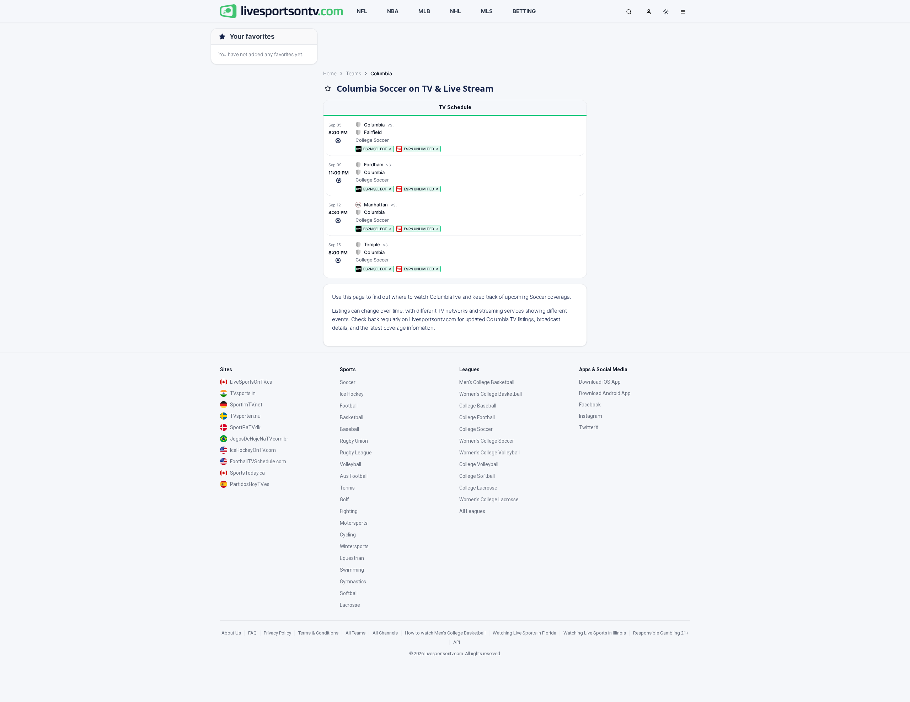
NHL (455, 11)
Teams (353, 73)
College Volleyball (478, 464)
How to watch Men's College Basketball (445, 633)
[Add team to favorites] (327, 88)
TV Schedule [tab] (455, 107)
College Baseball (477, 406)
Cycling (348, 535)
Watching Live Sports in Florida (524, 633)
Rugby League (356, 452)
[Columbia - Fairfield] (455, 137)
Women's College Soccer (486, 441)
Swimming (352, 570)
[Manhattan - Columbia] (455, 217)
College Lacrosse (478, 488)
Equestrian (352, 558)
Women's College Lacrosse (489, 499)
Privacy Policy (277, 633)
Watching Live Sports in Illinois (594, 633)
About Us (231, 633)
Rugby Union (354, 441)
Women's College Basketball (490, 394)
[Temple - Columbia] (455, 257)
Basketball (351, 417)
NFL (362, 11)
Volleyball (350, 464)
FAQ (252, 633)
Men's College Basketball (486, 382)
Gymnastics (353, 581)
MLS (487, 11)
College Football (477, 417)
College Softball (477, 476)
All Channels (385, 633)
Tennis (347, 488)
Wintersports (354, 546)
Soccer (347, 382)
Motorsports (354, 523)
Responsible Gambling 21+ (661, 633)
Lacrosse (350, 605)
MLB (424, 11)
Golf (344, 499)
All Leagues (472, 511)
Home (330, 73)
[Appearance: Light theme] (666, 12)
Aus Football (354, 476)
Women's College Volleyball (489, 452)
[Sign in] (649, 11)
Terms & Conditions (318, 633)
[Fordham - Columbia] (455, 177)
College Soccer (476, 429)
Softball (349, 593)
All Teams (355, 633)
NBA (392, 11)
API (456, 642)
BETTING (524, 11)
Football (349, 406)
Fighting (349, 511)
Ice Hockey (352, 394)
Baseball (349, 429)
